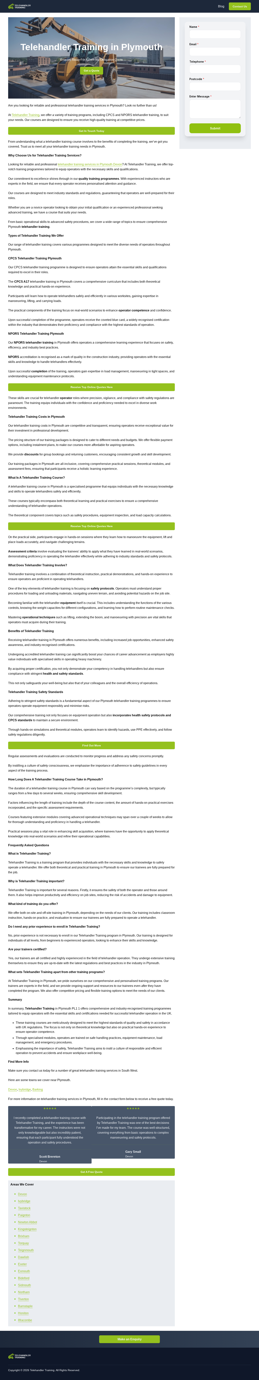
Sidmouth (24, 1285)
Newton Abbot (27, 1222)
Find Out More (91, 745)
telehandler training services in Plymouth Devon (90, 164)
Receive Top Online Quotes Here (92, 387)
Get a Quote (91, 70)
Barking (37, 1089)
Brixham (23, 1236)
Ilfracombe (25, 1320)
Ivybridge (25, 1089)
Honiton (23, 1313)
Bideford (23, 1278)
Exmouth (24, 1271)
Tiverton (23, 1299)
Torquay (23, 1243)
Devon (12, 1089)
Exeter (22, 1264)
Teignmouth (26, 1250)
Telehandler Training (25, 115)
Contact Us (240, 6)
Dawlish (23, 1257)
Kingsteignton (27, 1229)
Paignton (24, 1215)
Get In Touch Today (91, 130)
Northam (24, 1292)
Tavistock (24, 1208)
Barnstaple (25, 1306)
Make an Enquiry (130, 1339)
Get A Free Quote (92, 1171)
